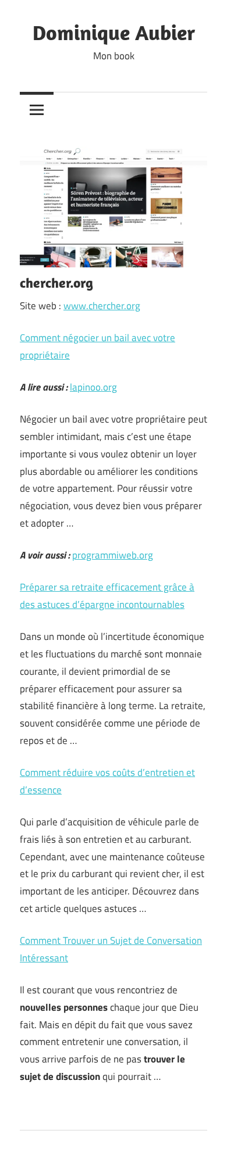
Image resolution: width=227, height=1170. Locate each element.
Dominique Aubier (114, 32)
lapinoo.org (93, 387)
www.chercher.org (101, 305)
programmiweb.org (112, 555)
